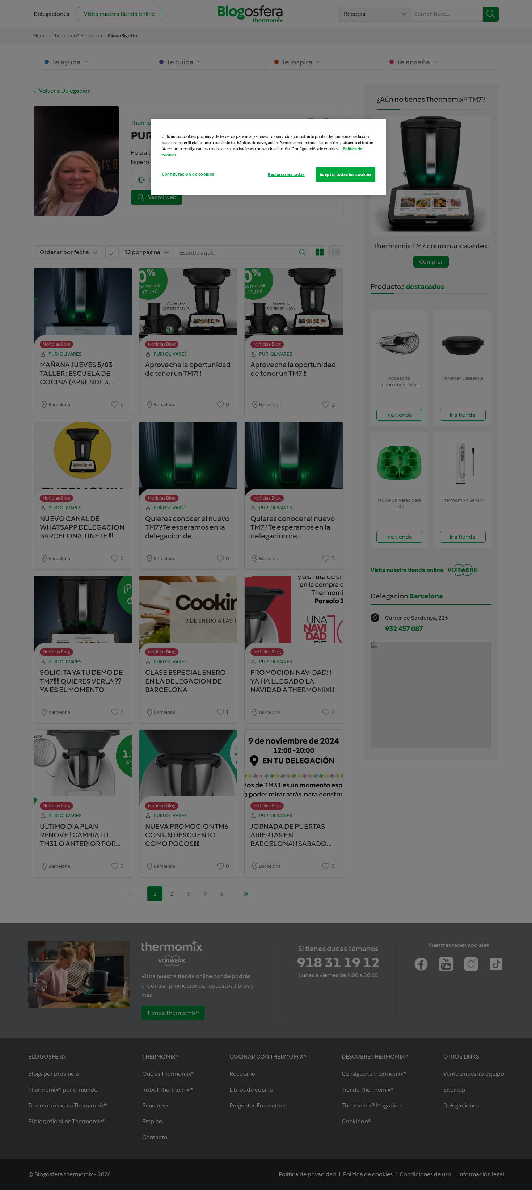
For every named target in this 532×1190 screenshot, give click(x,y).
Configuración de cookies (188, 174)
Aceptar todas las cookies (345, 174)
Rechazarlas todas (286, 174)
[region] (268, 157)
